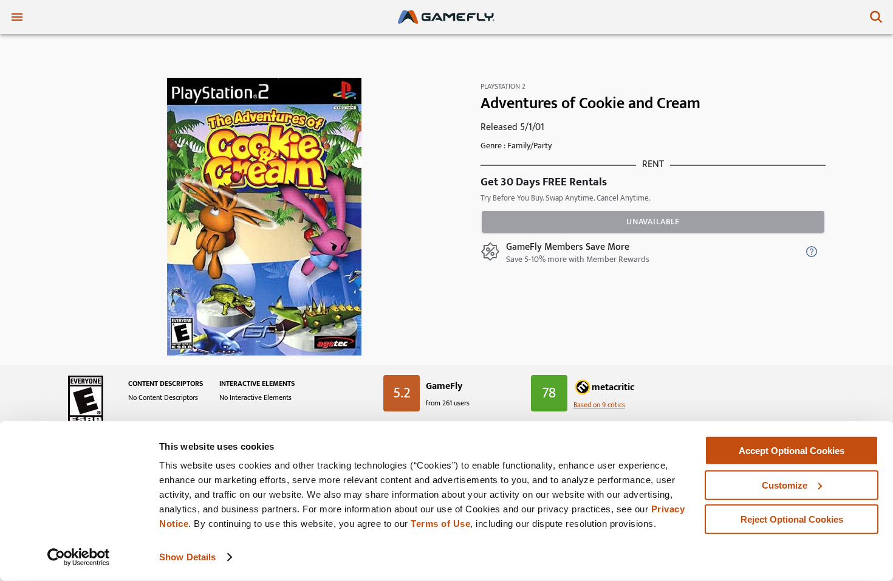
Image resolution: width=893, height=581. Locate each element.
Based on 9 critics (599, 405)
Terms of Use (440, 523)
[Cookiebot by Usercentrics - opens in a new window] (79, 557)
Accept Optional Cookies (791, 450)
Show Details (187, 557)
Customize (784, 485)
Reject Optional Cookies (792, 519)
